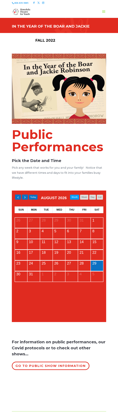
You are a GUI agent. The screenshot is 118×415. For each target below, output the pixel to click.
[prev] (18, 197)
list (100, 197)
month (75, 197)
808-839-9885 (21, 2)
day (92, 197)
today (33, 197)
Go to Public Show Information (51, 366)
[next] (25, 197)
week (84, 197)
